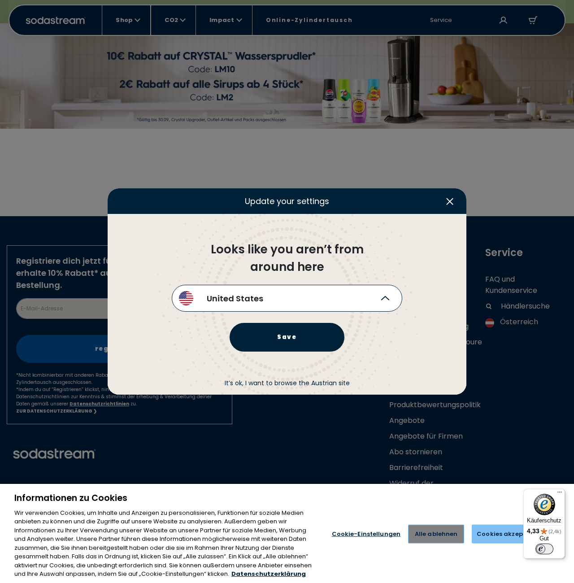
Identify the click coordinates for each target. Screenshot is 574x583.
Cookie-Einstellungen (366, 534)
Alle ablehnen (436, 534)
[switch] (544, 549)
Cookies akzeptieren (509, 534)
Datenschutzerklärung (268, 574)
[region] (287, 533)
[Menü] (559, 494)
